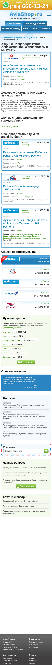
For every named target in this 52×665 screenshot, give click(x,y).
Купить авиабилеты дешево (23, 19)
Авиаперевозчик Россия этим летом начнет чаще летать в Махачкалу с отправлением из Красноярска (25, 426)
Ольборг (6, 357)
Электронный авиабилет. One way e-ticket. (20, 501)
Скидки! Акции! (9, 645)
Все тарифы (27, 362)
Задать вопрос (27, 486)
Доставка (32, 661)
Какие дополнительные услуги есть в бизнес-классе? (25, 468)
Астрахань (36, 234)
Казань (25, 238)
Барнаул (6, 236)
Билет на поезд (11, 28)
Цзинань (6, 336)
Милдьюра (30, 38)
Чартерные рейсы (10, 647)
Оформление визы (10, 661)
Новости (9, 398)
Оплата (32, 658)
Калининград (22, 197)
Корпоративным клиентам (13, 650)
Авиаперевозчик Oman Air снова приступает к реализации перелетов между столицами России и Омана (24, 416)
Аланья (20, 234)
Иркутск (18, 238)
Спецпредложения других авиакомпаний (20, 135)
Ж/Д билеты (33, 645)
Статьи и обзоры (15, 497)
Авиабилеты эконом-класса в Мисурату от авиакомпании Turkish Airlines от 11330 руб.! (25, 68)
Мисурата (21, 79)
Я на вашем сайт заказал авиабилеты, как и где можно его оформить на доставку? (25, 474)
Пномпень (7, 353)
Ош (18, 163)
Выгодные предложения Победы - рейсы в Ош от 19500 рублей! (25, 154)
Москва (20, 76)
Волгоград (27, 236)
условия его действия (12, 328)
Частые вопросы (14, 462)
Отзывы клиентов (13, 371)
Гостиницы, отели (36, 642)
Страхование (34, 647)
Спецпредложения (35, 23)
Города (19, 38)
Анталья (27, 234)
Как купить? (7, 642)
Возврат (32, 663)
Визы (26, 28)
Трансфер (7, 663)
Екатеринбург (8, 238)
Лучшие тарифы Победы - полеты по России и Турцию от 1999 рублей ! (25, 223)
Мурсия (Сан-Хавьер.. (12, 340)
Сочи (31, 197)
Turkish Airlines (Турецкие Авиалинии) (30, 57)
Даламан (36, 236)
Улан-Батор (8, 332)
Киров (43, 238)
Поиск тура (7, 658)
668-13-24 (29, 6)
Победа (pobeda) (25, 144)
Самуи (5, 349)
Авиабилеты (14, 23)
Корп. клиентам (41, 28)
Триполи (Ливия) (10, 126)
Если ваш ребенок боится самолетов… (19, 506)
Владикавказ (16, 236)
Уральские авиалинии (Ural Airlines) (30, 178)
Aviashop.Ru (8, 38)
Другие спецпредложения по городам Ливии (22, 119)
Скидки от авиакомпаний (18, 251)
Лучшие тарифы (14, 318)
